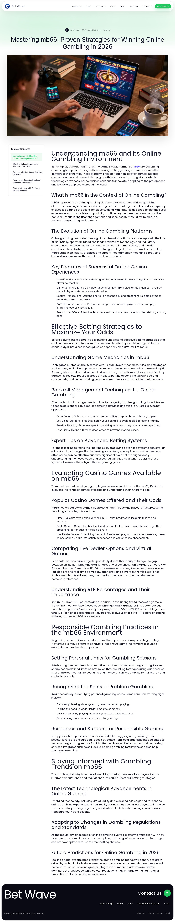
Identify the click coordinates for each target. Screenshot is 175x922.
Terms (160, 913)
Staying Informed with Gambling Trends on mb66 (26, 189)
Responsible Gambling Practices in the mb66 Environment (27, 181)
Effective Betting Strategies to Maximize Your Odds (25, 165)
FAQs (130, 903)
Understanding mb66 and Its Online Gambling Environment (25, 157)
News (120, 903)
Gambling (106, 30)
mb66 (136, 166)
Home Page (106, 903)
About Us (141, 913)
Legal (167, 913)
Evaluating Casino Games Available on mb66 (27, 173)
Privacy (151, 913)
